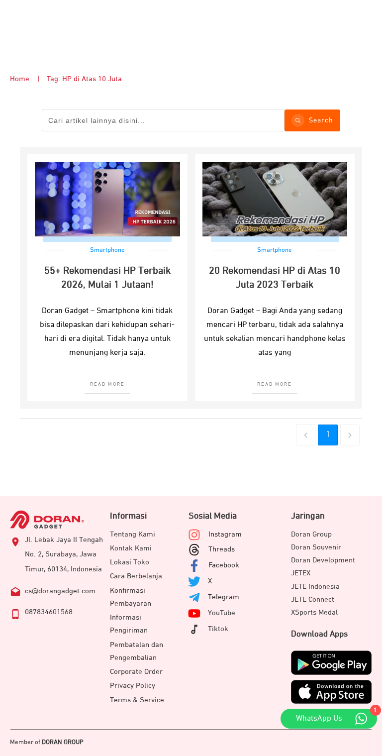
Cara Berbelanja (136, 576)
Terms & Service (137, 700)
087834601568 (49, 612)
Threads (221, 549)
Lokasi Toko (129, 562)
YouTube (221, 613)
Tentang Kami (132, 534)
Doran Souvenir (316, 547)
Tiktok (218, 629)
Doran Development (323, 560)
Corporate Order (136, 671)
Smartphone (107, 250)
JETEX (300, 573)
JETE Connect (312, 599)
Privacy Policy (132, 685)
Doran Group (311, 534)
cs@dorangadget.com (60, 591)
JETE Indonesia (315, 586)
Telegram (223, 597)
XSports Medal (314, 612)
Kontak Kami (131, 548)
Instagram (225, 534)
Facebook (223, 565)
